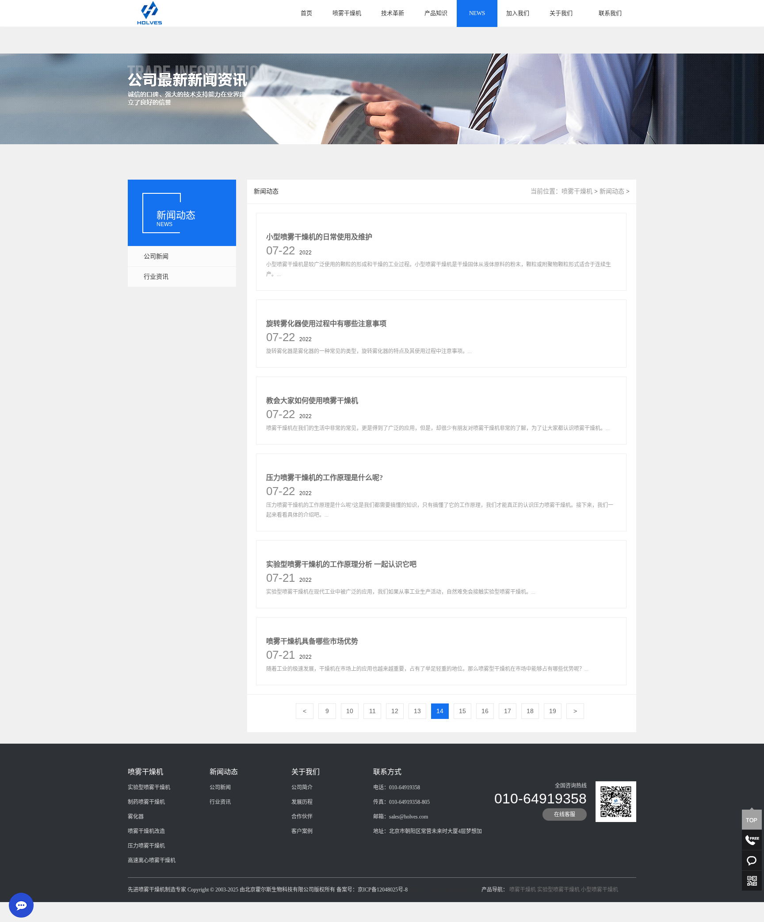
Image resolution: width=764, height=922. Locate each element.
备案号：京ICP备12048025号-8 (444, 890)
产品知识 (435, 13)
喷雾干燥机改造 (146, 831)
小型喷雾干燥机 (599, 890)
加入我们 (517, 13)
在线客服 (564, 814)
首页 (306, 13)
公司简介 (302, 787)
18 (530, 711)
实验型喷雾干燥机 (149, 787)
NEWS (477, 13)
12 (394, 711)
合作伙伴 (302, 817)
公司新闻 (156, 256)
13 (417, 711)
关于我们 (561, 13)
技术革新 (392, 13)
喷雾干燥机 (346, 13)
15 (462, 711)
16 (485, 711)
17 (507, 711)
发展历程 (302, 802)
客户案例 (302, 831)
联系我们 (610, 13)
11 (372, 711)
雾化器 (136, 817)
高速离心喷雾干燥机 (152, 860)
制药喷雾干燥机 (146, 802)
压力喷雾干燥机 (146, 846)
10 (349, 711)
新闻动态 (612, 191)
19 (552, 711)
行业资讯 (156, 276)
